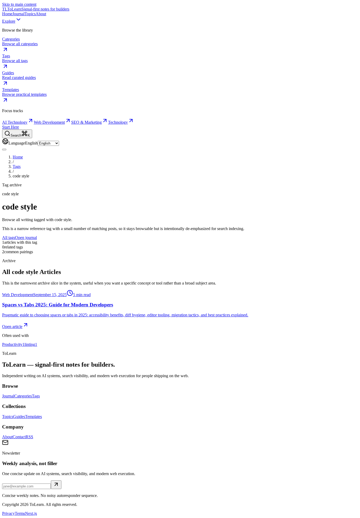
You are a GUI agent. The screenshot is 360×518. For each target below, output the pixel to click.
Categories (23, 396)
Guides (19, 416)
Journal (18, 14)
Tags (17, 166)
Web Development (49, 122)
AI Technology (14, 122)
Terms (20, 513)
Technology (118, 122)
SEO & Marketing (86, 122)
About (41, 14)
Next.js (31, 513)
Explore (8, 21)
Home (7, 14)
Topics (30, 14)
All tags (8, 237)
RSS (29, 437)
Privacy (8, 513)
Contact (19, 437)
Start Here (10, 127)
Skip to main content (19, 4)
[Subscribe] (56, 484)
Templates (33, 416)
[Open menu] (4, 149)
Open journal (26, 237)
